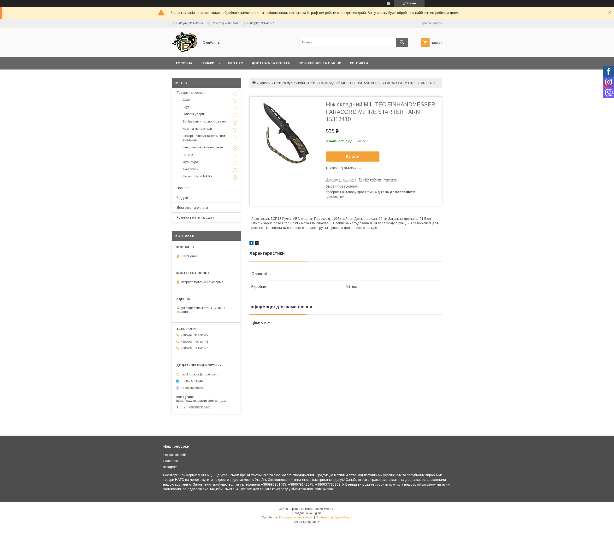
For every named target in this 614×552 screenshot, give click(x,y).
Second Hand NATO (197, 176)
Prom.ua (329, 509)
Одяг (186, 99)
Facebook (170, 461)
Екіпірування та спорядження (204, 121)
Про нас (235, 63)
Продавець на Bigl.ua (307, 513)
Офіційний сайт (174, 455)
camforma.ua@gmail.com (199, 374)
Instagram (170, 467)
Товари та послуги (191, 92)
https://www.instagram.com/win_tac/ (201, 400)
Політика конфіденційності (334, 517)
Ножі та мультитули (289, 83)
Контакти (359, 63)
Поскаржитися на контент (296, 517)
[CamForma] (184, 51)
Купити (353, 156)
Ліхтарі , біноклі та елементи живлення (204, 138)
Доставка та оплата (271, 63)
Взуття (187, 107)
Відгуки (182, 198)
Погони (188, 155)
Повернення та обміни (319, 63)
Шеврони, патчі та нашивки (203, 147)
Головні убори (193, 114)
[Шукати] (402, 42)
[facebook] (251, 243)
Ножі (311, 83)
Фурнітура (190, 162)
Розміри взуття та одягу (196, 217)
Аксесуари (190, 169)
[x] (257, 243)
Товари (207, 63)
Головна (184, 63)
